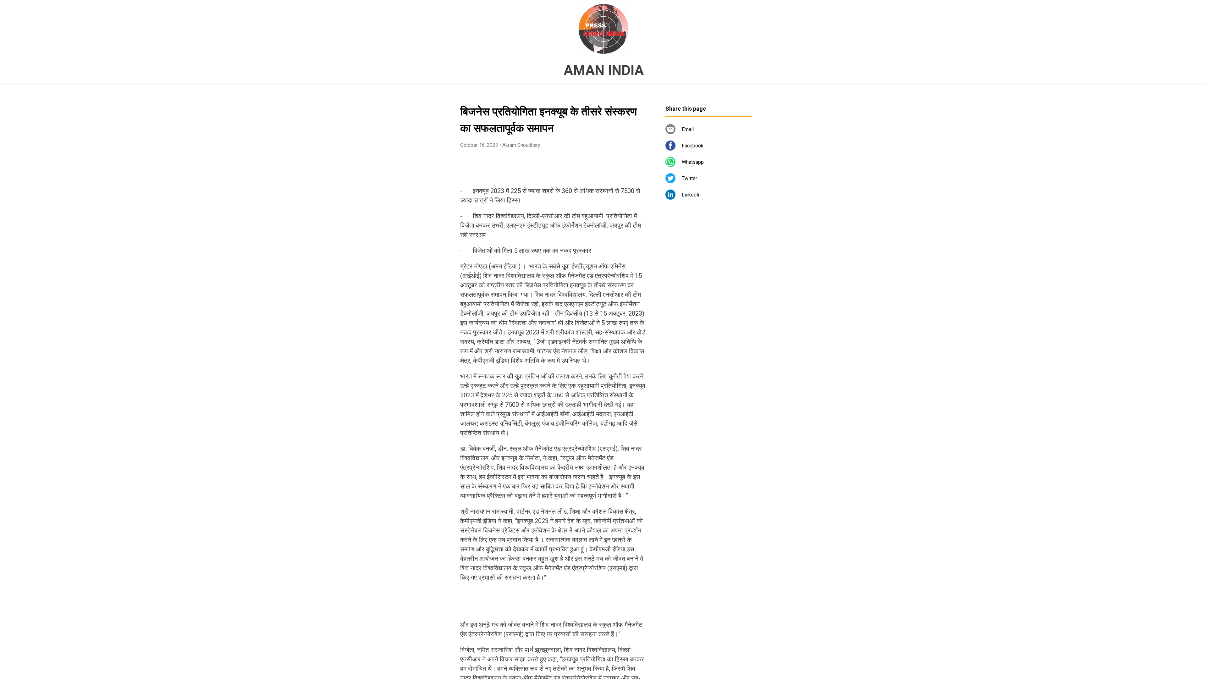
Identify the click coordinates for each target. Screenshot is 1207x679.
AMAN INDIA (604, 70)
